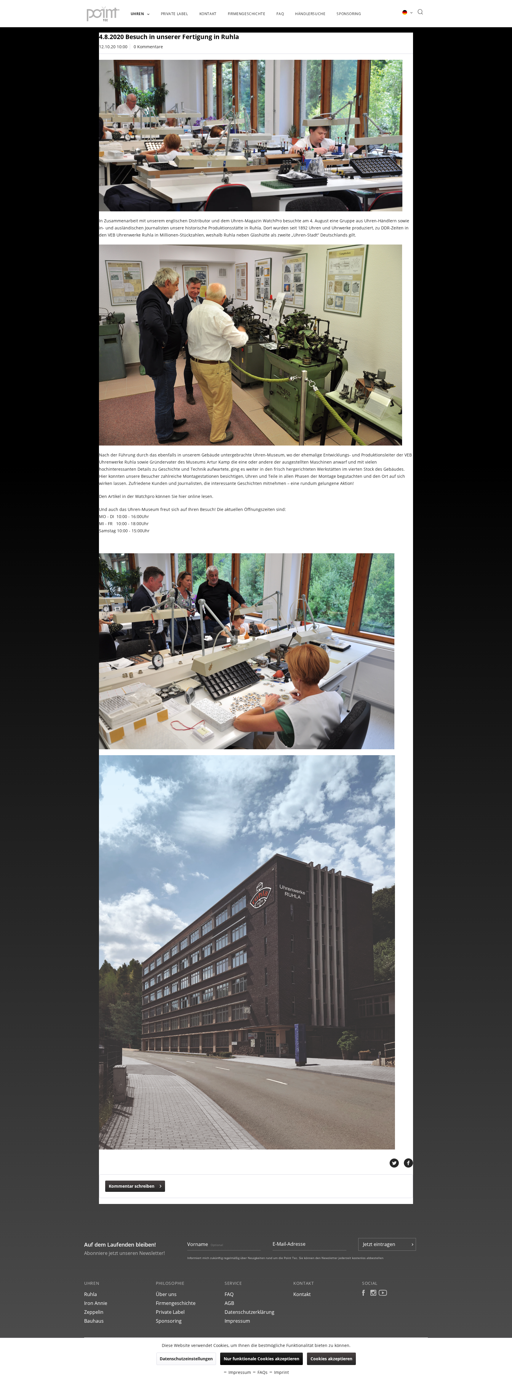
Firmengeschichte (176, 1303)
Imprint (281, 1372)
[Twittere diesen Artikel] (396, 1163)
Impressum (237, 1321)
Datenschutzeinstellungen (186, 1358)
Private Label (170, 1312)
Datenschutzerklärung (249, 1312)
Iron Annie (95, 1303)
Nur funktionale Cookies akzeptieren (261, 1358)
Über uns (166, 1294)
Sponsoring (169, 1321)
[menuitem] (140, 17)
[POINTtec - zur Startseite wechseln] (103, 14)
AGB (229, 1303)
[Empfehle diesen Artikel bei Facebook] (408, 1163)
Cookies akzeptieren (331, 1358)
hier (183, 496)
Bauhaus (94, 1321)
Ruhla (90, 1294)
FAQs (262, 1372)
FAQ (229, 1294)
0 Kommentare (148, 46)
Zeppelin (93, 1312)
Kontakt (302, 1294)
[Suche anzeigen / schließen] (420, 12)
